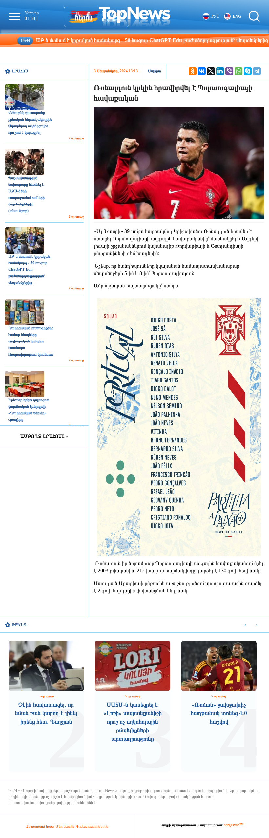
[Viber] (229, 71)
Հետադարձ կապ (40, 826)
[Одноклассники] (193, 71)
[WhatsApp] (238, 71)
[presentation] (245, 625)
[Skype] (248, 71)
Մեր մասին (64, 826)
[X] (211, 71)
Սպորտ (154, 71)
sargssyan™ (233, 825)
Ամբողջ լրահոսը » (44, 436)
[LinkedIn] (220, 71)
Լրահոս (20, 71)
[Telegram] (257, 71)
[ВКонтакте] (202, 71)
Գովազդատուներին (92, 826)
